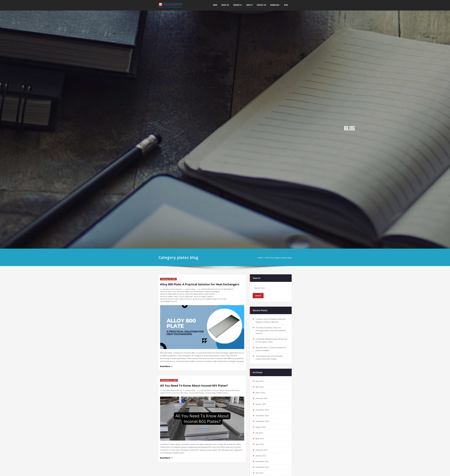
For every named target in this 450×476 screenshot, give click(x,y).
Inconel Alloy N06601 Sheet (217, 393)
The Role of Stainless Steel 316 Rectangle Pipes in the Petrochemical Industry (271, 330)
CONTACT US (261, 5)
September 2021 (262, 467)
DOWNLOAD (274, 5)
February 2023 (262, 398)
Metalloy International (172, 289)
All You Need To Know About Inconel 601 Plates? (194, 385)
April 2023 (260, 387)
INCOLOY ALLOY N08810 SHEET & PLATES (209, 299)
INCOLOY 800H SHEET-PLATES (172, 294)
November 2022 (262, 415)
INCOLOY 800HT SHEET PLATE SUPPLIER (176, 296)
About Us (225, 5)
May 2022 (260, 438)
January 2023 (261, 404)
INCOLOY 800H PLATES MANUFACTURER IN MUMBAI (198, 291)
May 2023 (260, 381)
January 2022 (261, 455)
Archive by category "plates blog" (278, 257)
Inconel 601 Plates (196, 393)
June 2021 (260, 473)
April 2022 (260, 444)
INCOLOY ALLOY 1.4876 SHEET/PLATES (175, 299)
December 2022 (262, 410)
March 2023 (260, 392)
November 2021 (262, 461)
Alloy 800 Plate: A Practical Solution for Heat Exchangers (199, 284)
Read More (165, 366)
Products (237, 5)
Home (215, 5)
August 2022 (261, 427)
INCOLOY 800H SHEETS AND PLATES (200, 294)
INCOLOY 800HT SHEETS (203, 296)
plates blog (190, 289)
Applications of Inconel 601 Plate (174, 393)
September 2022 (262, 421)
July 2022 (259, 433)
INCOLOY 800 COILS (168, 291)
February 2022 (262, 450)
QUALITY (249, 5)
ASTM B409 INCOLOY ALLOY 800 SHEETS (217, 289)
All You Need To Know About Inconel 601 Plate (220, 390)
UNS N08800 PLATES (168, 301)
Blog (286, 5)
